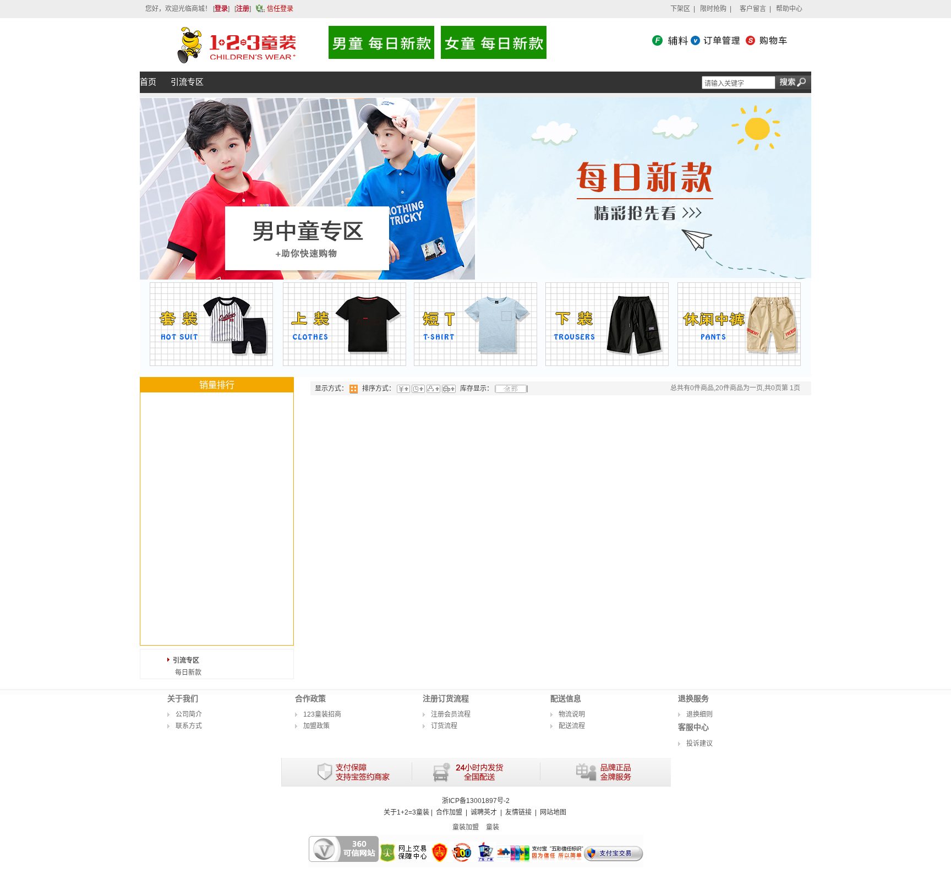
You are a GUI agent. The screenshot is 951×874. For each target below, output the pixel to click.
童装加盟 (465, 827)
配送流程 (572, 726)
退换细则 (699, 714)
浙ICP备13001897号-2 (476, 801)
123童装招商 (322, 714)
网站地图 (553, 812)
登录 (221, 9)
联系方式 (189, 726)
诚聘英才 (484, 812)
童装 (492, 827)
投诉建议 (699, 743)
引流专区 (186, 660)
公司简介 (189, 714)
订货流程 (444, 726)
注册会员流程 (451, 714)
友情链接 (518, 812)
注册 (242, 9)
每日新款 (188, 672)
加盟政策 (316, 726)
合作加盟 (449, 812)
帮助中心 (789, 9)
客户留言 (753, 9)
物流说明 (572, 714)
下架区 (680, 9)
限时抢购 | (715, 9)
